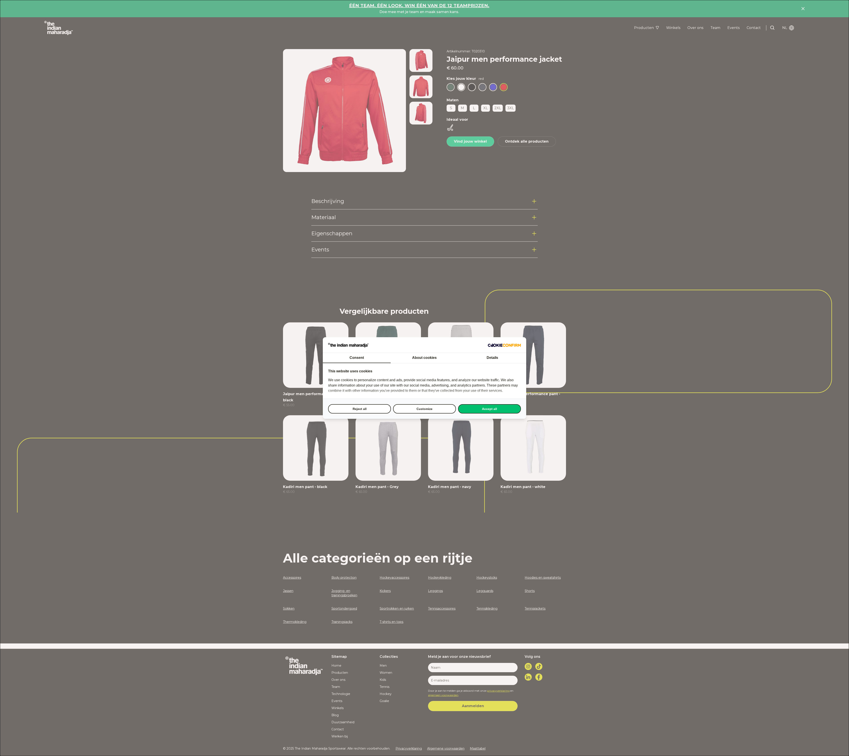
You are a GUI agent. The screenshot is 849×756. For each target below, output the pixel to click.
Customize (424, 409)
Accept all (489, 409)
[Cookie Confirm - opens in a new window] (504, 345)
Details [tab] (492, 358)
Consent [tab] (357, 358)
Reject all (360, 409)
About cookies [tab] (424, 358)
